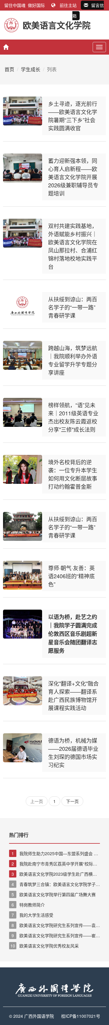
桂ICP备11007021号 (80, 1016)
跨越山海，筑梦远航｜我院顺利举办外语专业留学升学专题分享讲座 (72, 360)
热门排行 (18, 834)
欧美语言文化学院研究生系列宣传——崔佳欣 (54, 935)
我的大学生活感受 (32, 915)
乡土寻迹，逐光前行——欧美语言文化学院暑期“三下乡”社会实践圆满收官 (72, 116)
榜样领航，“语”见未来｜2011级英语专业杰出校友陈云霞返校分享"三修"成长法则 (73, 417)
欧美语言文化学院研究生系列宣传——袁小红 (54, 925)
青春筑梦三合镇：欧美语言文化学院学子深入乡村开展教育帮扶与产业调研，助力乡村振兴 (54, 884)
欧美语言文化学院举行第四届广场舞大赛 (54, 894)
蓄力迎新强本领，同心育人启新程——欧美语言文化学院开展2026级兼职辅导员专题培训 (73, 177)
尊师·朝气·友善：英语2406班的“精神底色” (71, 576)
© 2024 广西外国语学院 (31, 1016)
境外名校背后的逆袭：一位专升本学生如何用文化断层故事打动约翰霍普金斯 (72, 474)
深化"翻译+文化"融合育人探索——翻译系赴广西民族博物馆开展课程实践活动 (73, 695)
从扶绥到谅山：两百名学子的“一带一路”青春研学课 (72, 307)
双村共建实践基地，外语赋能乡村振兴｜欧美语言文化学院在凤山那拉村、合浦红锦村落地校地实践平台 (72, 246)
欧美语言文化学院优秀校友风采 (44, 946)
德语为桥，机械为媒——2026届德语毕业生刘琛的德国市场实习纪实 (73, 752)
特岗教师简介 (28, 905)
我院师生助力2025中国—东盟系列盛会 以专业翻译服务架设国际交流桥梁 (53, 853)
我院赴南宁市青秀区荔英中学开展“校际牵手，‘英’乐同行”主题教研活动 (53, 864)
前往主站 (68, 5)
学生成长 (30, 69)
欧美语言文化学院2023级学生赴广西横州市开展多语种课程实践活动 (53, 874)
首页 (9, 69)
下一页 (72, 801)
